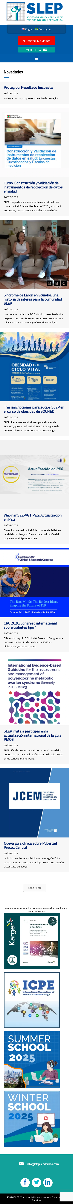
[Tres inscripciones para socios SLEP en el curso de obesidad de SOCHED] (34, 366)
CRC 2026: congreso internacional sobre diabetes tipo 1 (30, 625)
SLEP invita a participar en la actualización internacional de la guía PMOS (32, 735)
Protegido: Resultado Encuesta (28, 87)
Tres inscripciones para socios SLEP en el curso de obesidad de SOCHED (34, 409)
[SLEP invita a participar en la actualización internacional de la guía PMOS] (34, 690)
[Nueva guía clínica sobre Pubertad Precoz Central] (34, 802)
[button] (36, 40)
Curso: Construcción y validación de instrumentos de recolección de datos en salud (33, 187)
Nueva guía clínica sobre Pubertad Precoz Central (30, 845)
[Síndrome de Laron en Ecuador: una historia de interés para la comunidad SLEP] (34, 254)
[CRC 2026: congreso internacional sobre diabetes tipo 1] (34, 582)
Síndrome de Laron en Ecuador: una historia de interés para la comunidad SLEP (33, 299)
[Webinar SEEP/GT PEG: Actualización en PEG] (34, 474)
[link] (28, 29)
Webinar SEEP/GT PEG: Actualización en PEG (33, 517)
